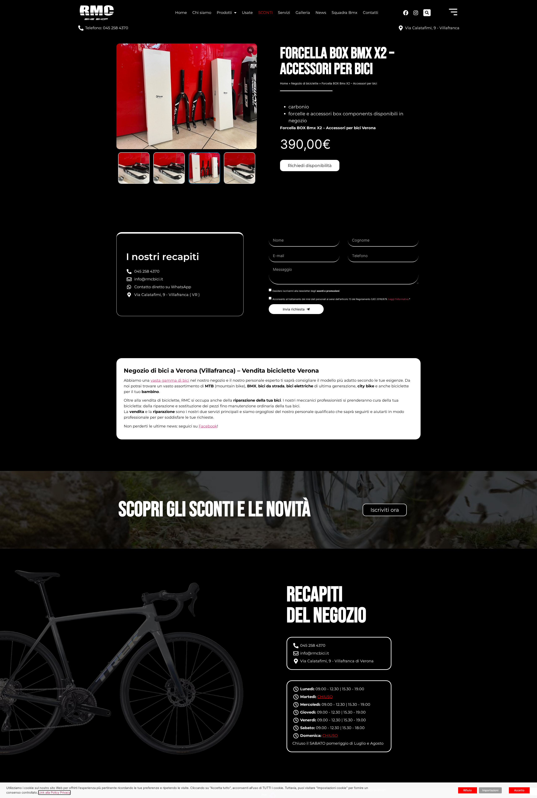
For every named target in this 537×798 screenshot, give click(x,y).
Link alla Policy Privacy (54, 792)
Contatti (370, 12)
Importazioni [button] (490, 790)
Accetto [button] (519, 790)
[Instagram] (415, 12)
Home (181, 12)
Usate (247, 12)
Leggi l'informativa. (398, 299)
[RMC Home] (97, 12)
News (320, 12)
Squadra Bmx (344, 12)
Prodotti (224, 12)
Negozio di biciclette (304, 83)
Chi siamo (201, 12)
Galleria (303, 12)
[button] (427, 12)
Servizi (284, 12)
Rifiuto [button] (467, 790)
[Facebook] (405, 12)
